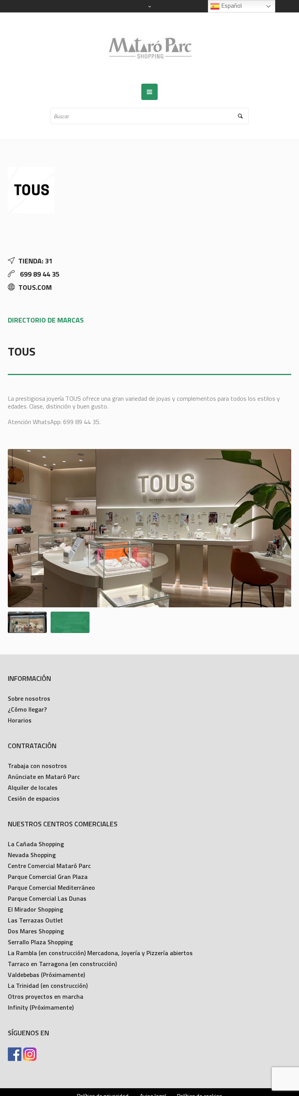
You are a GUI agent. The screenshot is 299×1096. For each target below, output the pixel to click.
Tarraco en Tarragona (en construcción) (62, 963)
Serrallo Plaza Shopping (40, 942)
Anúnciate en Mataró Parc (44, 776)
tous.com (35, 287)
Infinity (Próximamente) (41, 1007)
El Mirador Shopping (35, 909)
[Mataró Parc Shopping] (149, 48)
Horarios (20, 720)
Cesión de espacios (34, 798)
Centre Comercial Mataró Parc (49, 865)
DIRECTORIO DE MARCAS (46, 320)
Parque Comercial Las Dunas (47, 898)
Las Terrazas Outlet (35, 920)
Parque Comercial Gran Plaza (48, 876)
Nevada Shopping (32, 854)
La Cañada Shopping (36, 844)
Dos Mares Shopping (36, 931)
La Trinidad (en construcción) (48, 985)
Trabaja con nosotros (37, 765)
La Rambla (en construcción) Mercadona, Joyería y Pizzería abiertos (100, 952)
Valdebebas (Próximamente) (46, 974)
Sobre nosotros (29, 698)
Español (231, 5)
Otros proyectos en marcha (45, 996)
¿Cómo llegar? (27, 709)
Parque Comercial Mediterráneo (51, 887)
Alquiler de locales (33, 787)
